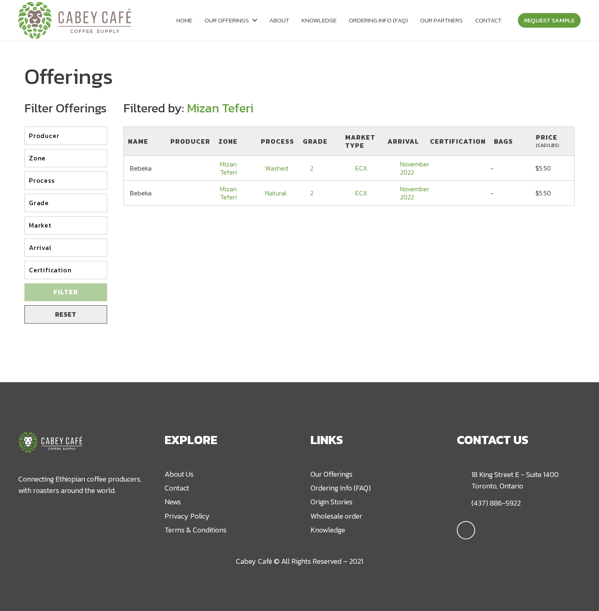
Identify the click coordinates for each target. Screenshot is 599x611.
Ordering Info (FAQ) (341, 487)
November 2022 (414, 168)
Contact (177, 487)
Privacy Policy (187, 515)
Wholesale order (336, 515)
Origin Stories (331, 501)
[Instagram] (466, 530)
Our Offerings (331, 474)
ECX (361, 168)
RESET (65, 314)
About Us (179, 474)
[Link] (74, 20)
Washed (276, 168)
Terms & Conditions (196, 529)
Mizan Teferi (228, 168)
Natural (275, 193)
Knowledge (328, 529)
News (173, 501)
